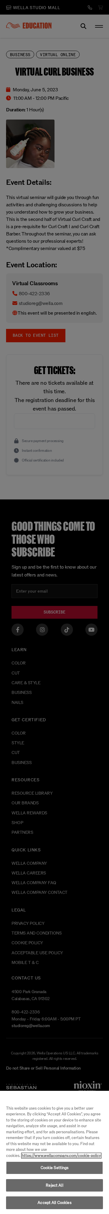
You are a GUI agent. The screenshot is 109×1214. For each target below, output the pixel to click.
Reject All (54, 1185)
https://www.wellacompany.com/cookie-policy (61, 1155)
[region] (54, 1152)
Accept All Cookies (54, 1202)
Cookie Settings (55, 1167)
